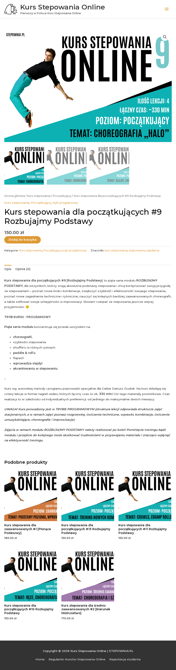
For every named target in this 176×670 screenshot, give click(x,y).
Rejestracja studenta (125, 659)
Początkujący (62, 195)
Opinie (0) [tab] (22, 269)
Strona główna (14, 195)
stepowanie (137, 250)
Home (40, 659)
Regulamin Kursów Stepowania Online (77, 659)
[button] (165, 37)
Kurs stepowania (38, 195)
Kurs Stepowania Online (62, 7)
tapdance (152, 250)
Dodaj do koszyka (22, 239)
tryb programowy (65, 202)
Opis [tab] (7, 269)
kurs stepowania (116, 250)
